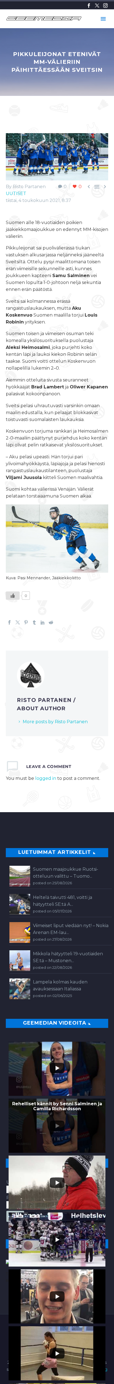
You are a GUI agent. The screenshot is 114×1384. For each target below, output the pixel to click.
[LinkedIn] (42, 622)
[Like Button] (13, 595)
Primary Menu (103, 19)
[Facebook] (89, 5)
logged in (45, 778)
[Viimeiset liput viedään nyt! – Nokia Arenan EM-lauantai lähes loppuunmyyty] (19, 932)
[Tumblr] (34, 622)
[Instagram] (105, 5)
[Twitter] (97, 5)
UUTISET (16, 193)
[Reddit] (51, 622)
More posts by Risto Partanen (55, 721)
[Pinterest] (26, 622)
